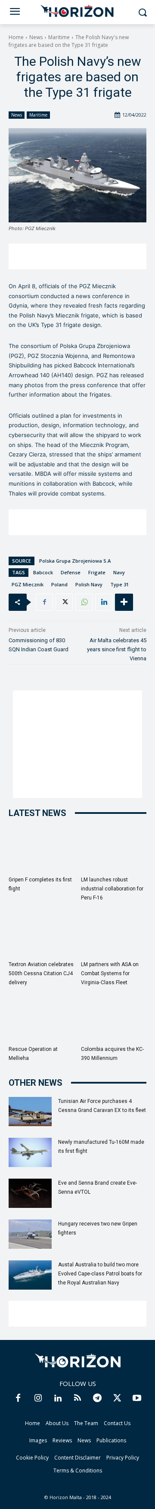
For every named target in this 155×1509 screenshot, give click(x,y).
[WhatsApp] (84, 602)
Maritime (59, 37)
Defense (71, 572)
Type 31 (119, 584)
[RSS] (77, 1398)
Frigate (96, 572)
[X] (64, 602)
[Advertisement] (77, 256)
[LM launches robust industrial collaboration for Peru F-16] (114, 849)
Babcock (43, 572)
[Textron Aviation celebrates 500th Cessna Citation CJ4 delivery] (41, 934)
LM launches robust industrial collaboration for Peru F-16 (112, 889)
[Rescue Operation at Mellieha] (41, 1019)
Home (16, 37)
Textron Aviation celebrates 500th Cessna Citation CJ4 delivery (41, 973)
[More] (124, 602)
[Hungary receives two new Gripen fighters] (30, 1234)
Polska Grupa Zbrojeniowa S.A (75, 560)
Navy (119, 572)
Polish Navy (88, 584)
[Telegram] (97, 1398)
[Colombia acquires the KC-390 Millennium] (114, 1019)
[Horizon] (77, 11)
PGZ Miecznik (27, 584)
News (36, 37)
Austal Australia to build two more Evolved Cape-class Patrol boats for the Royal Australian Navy (100, 1274)
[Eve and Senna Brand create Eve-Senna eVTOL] (30, 1193)
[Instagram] (38, 1398)
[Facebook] (44, 602)
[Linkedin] (103, 602)
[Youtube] (137, 1398)
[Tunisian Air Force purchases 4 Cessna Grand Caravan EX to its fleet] (30, 1112)
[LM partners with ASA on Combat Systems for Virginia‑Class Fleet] (114, 934)
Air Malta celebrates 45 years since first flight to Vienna (116, 649)
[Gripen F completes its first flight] (41, 849)
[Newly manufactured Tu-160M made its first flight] (30, 1152)
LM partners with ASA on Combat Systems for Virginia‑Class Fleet (110, 973)
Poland (59, 584)
